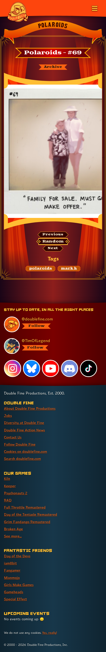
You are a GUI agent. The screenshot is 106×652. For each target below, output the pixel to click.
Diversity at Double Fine (24, 423)
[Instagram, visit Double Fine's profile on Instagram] (12, 368)
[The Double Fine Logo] (18, 11)
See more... (13, 536)
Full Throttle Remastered (25, 507)
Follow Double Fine (19, 444)
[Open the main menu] (94, 8)
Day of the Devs (17, 556)
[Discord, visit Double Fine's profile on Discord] (69, 368)
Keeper (10, 486)
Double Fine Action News (24, 430)
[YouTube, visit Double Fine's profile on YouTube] (50, 368)
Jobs (8, 415)
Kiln (7, 478)
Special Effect (15, 599)
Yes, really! (49, 633)
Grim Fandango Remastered (27, 522)
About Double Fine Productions (29, 408)
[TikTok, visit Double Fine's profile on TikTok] (88, 368)
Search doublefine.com (22, 458)
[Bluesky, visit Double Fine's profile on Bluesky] (31, 368)
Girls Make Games (19, 585)
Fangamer (12, 570)
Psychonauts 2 (15, 493)
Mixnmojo (12, 578)
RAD (8, 500)
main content (71, 303)
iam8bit (10, 563)
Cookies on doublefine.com (25, 451)
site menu (49, 303)
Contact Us (12, 437)
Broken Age (13, 529)
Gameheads (13, 592)
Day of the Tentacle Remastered (30, 514)
